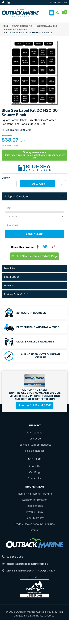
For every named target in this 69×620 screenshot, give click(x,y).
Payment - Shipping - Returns (34, 493)
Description (10, 268)
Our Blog (34, 472)
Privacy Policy (34, 511)
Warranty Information (34, 499)
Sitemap (34, 530)
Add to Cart (37, 183)
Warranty (9, 285)
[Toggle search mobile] (56, 13)
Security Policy (35, 517)
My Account (34, 432)
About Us (34, 466)
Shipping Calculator (17, 196)
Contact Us (34, 478)
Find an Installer (34, 450)
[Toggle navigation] (51, 12)
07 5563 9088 (14, 556)
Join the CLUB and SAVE (34, 405)
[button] (62, 183)
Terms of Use (34, 505)
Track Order (34, 438)
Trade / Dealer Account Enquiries (34, 524)
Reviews (8, 294)
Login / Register (58, 2)
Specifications (11, 276)
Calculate (36, 234)
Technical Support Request (34, 444)
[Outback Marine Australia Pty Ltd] (20, 12)
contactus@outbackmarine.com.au (27, 563)
